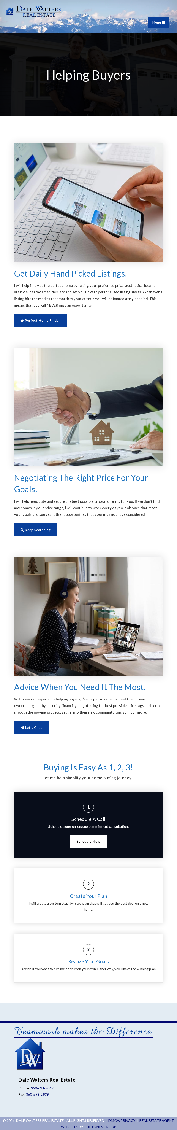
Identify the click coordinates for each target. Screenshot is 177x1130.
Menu (157, 22)
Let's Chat (33, 727)
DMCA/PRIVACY (121, 1120)
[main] (88, 518)
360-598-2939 (37, 1094)
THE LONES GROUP (100, 1127)
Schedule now (88, 841)
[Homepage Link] (33, 11)
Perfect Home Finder (42, 320)
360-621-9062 (42, 1088)
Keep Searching (37, 530)
